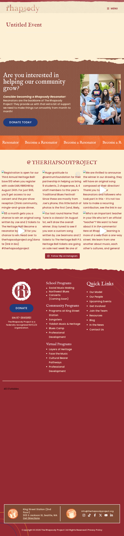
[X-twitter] (100, 515)
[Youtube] (105, 515)
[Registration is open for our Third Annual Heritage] (21, 190)
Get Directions (31, 518)
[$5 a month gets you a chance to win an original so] (21, 231)
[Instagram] (83, 515)
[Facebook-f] (95, 515)
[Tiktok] (89, 515)
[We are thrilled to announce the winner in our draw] (102, 190)
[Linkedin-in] (111, 515)
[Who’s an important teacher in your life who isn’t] (102, 231)
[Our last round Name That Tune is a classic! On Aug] (62, 231)
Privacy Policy (95, 529)
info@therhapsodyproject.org (97, 511)
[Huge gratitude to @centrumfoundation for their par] (62, 190)
